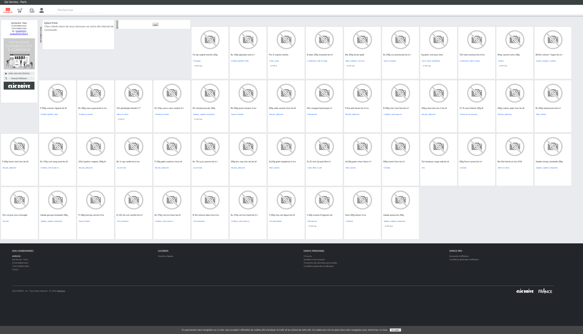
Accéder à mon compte (314, 260)
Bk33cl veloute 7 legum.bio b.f (549, 55)
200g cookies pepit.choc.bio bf (511, 108)
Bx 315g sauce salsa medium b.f (169, 108)
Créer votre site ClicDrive (19, 73)
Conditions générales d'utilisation (319, 266)
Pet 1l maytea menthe (278, 55)
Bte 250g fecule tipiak (354, 55)
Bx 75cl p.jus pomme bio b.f (205, 161)
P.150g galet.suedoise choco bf (168, 161)
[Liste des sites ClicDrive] (525, 294)
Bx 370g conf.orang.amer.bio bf (54, 161)
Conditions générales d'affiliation (464, 260)
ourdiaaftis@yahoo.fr (19, 34)
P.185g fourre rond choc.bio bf (15, 161)
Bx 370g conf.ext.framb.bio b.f (244, 215)
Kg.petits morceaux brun (432, 55)
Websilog (61, 291)
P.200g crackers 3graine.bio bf (53, 108)
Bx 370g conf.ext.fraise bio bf (168, 215)
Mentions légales (165, 256)
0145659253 (21, 31)
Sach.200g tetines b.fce (355, 215)
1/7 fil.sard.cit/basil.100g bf (471, 108)
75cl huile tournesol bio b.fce (472, 55)
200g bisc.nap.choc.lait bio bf (244, 161)
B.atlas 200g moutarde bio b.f (320, 55)
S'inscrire (308, 256)
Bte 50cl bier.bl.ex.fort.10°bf (510, 161)
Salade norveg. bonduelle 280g (549, 161)
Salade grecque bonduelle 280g (54, 215)
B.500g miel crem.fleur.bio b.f (396, 108)
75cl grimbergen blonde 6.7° (128, 108)
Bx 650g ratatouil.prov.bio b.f (548, 108)
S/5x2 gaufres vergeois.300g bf (92, 161)
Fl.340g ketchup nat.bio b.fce (91, 215)
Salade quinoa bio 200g (393, 215)
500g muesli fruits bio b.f (394, 161)
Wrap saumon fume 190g (509, 55)
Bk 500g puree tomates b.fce (243, 108)
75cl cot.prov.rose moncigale (14, 215)
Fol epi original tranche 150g (205, 55)
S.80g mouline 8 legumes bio (319, 215)
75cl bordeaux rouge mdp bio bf (435, 161)
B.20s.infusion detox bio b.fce (206, 215)
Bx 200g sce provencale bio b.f (397, 55)
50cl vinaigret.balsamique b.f (319, 108)
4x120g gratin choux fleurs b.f (358, 161)
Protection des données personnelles (320, 263)
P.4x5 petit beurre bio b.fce (357, 108)
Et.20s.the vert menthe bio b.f (129, 215)
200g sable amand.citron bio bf (282, 108)
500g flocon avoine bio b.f (470, 161)
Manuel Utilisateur (19, 78)
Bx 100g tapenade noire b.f (242, 55)
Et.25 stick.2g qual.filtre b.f (319, 161)
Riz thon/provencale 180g (204, 108)
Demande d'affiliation (459, 256)
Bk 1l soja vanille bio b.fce (128, 161)
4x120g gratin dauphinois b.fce (282, 161)
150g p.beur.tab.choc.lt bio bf (434, 108)
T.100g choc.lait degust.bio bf (282, 215)
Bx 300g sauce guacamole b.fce (92, 108)
